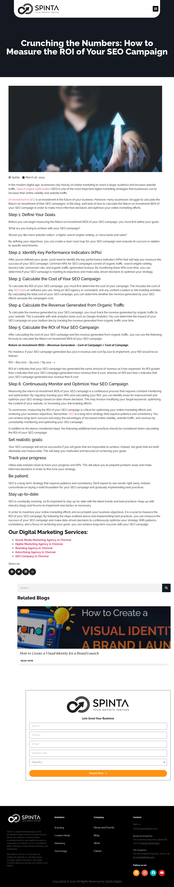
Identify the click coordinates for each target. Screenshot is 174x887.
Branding (59, 840)
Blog (25, 611)
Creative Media (62, 848)
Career (98, 864)
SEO (71, 414)
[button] (155, 9)
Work (97, 856)
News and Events (104, 840)
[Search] (166, 588)
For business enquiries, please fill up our (150, 853)
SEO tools (20, 290)
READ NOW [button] (27, 661)
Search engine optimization (33, 189)
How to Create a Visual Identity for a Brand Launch (59, 653)
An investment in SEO (21, 199)
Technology (61, 864)
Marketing (60, 856)
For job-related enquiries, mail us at (151, 867)
